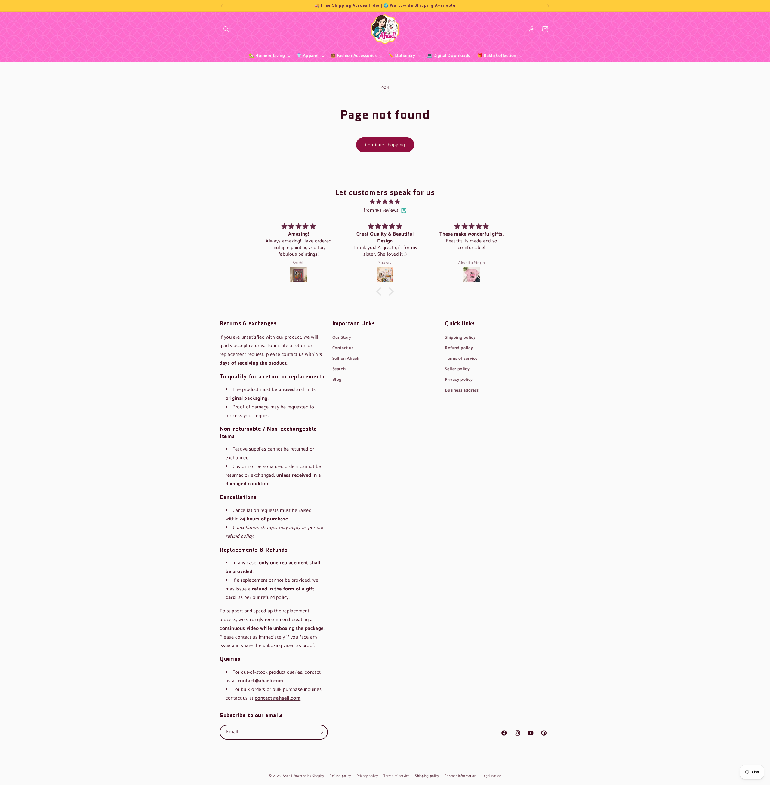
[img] (385, 202)
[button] (226, 29)
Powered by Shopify (308, 776)
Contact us (343, 348)
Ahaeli (287, 776)
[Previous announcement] (221, 5)
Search (226, 34)
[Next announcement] (548, 5)
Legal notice (491, 776)
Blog (337, 379)
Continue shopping (385, 145)
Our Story (341, 337)
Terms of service (461, 358)
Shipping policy (460, 337)
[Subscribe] (320, 732)
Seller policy (457, 369)
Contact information (460, 776)
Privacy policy (459, 379)
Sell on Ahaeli (345, 358)
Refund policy (459, 348)
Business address (462, 390)
